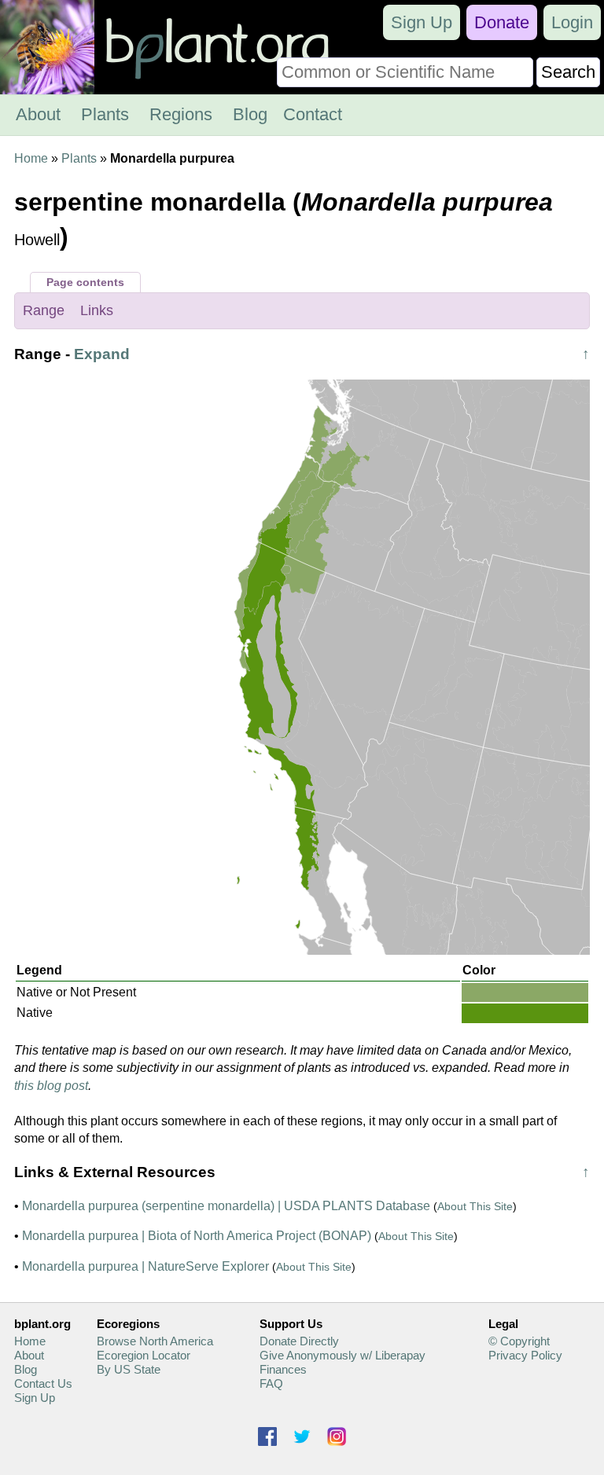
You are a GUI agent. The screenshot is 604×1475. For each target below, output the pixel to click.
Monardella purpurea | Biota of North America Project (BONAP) (196, 1235)
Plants (105, 114)
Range (43, 310)
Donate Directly (299, 1341)
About (38, 114)
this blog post (51, 1085)
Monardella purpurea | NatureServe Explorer (145, 1266)
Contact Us (43, 1383)
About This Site (475, 1206)
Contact (312, 114)
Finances (283, 1369)
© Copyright (519, 1341)
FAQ (271, 1383)
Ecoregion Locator (143, 1355)
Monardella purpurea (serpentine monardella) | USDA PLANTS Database (226, 1206)
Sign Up (421, 22)
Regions (180, 114)
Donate (501, 22)
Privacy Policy (525, 1355)
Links (96, 310)
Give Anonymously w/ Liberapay (342, 1355)
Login (572, 22)
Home (31, 158)
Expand (102, 354)
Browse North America (155, 1341)
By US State (128, 1369)
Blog (250, 114)
